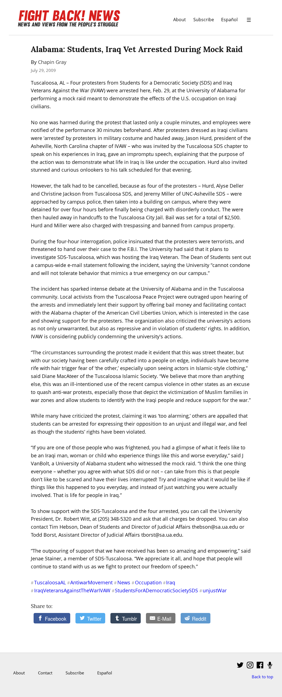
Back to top (262, 676)
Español (229, 19)
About (179, 19)
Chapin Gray (52, 62)
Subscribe (203, 19)
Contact (45, 673)
